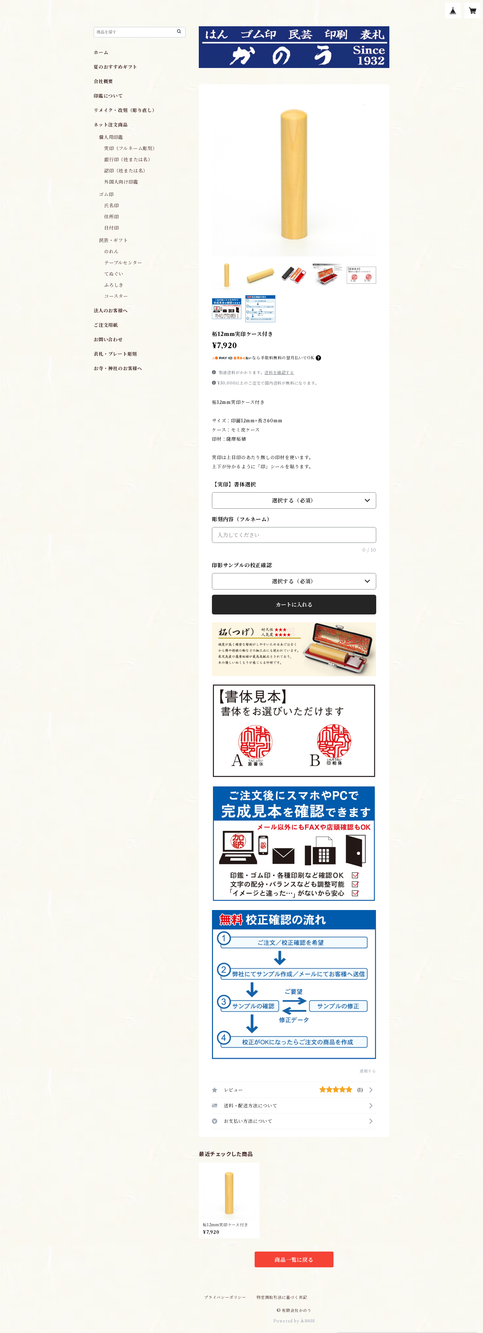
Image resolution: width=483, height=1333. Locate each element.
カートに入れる (294, 604)
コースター (116, 296)
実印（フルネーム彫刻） (130, 148)
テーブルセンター (123, 263)
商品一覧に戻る (294, 1259)
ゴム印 (106, 194)
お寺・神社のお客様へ (118, 368)
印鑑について (108, 96)
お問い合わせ (108, 340)
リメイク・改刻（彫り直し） (125, 110)
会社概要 (103, 81)
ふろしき (114, 285)
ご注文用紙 (106, 325)
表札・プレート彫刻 (115, 354)
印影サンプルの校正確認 (242, 565)
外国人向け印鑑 (121, 182)
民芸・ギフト (113, 240)
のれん (111, 252)
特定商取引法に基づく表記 (282, 1297)
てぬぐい (114, 274)
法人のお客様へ (111, 311)
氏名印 (111, 206)
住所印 (111, 217)
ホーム (101, 53)
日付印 (111, 228)
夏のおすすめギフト (115, 67)
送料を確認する (279, 372)
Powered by (287, 1321)
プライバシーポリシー (225, 1297)
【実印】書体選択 (234, 484)
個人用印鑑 (111, 137)
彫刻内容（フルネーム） (242, 519)
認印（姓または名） (126, 171)
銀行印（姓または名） (128, 160)
